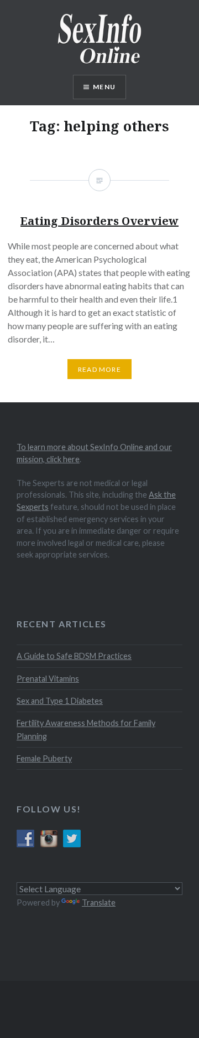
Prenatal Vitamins (48, 678)
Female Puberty (44, 758)
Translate (99, 902)
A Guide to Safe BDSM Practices (74, 656)
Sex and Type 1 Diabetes (60, 700)
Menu (104, 87)
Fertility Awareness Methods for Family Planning (86, 729)
